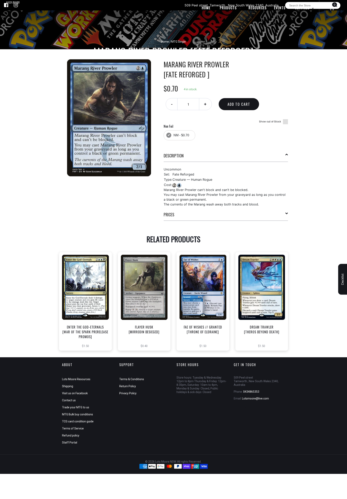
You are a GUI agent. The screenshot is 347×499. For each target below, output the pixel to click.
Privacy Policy (128, 393)
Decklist (342, 279)
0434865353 (251, 391)
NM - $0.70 (181, 135)
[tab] (226, 157)
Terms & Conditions (131, 379)
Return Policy (127, 386)
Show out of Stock (270, 121)
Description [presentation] (174, 156)
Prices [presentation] (169, 215)
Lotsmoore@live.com (255, 398)
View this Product (87, 308)
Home (165, 41)
